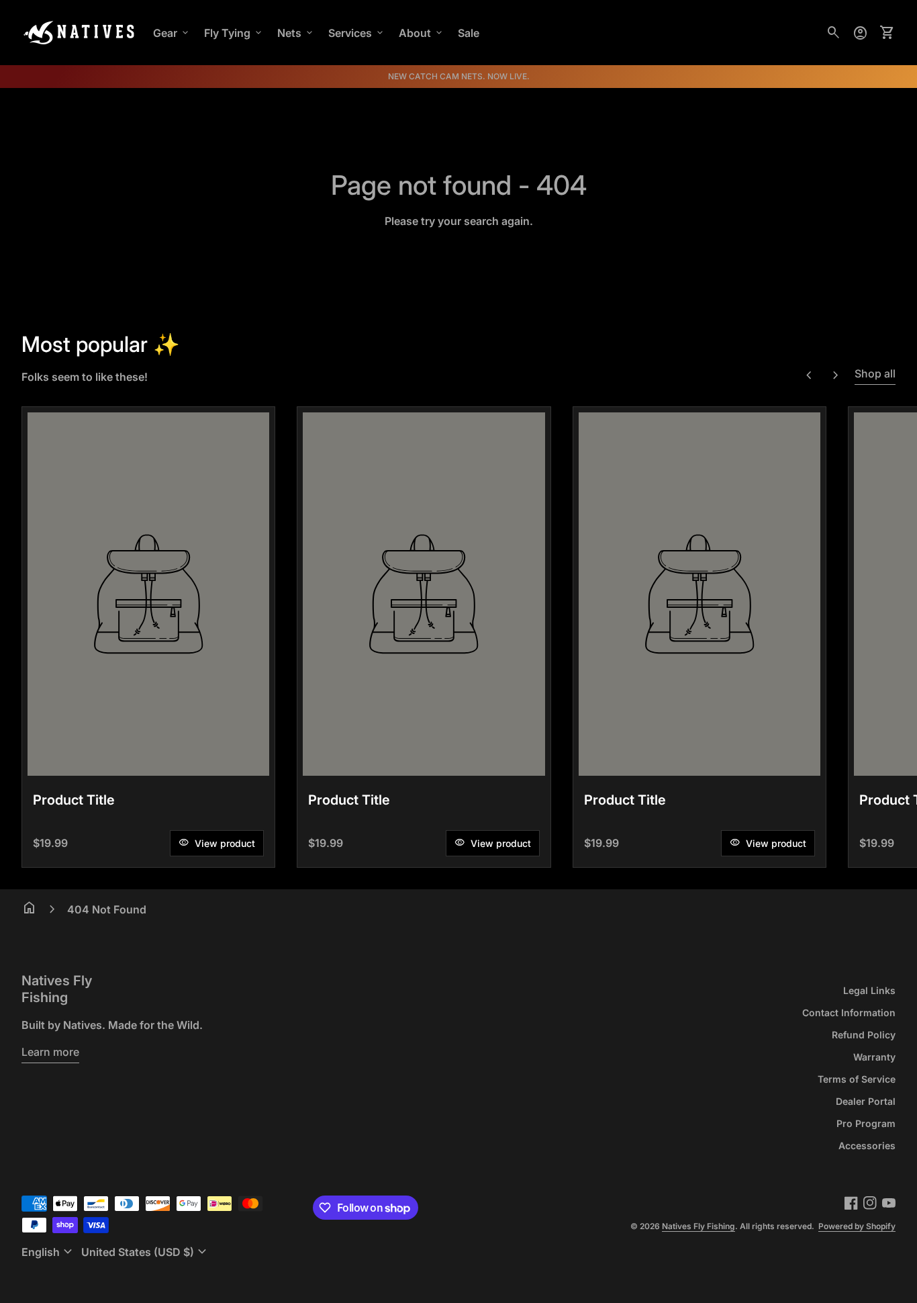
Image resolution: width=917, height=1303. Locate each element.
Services (356, 33)
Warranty (874, 1057)
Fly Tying (234, 33)
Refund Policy (864, 1034)
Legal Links (869, 990)
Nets (296, 33)
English (48, 1252)
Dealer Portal (866, 1101)
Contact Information (849, 1012)
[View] (148, 594)
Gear (172, 33)
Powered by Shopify (857, 1226)
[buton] (48, 1252)
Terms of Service (857, 1079)
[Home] (79, 31)
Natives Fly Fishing (56, 989)
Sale (468, 33)
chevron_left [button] (809, 375)
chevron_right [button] (836, 375)
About (421, 33)
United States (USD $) (145, 1252)
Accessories (867, 1145)
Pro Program (866, 1123)
